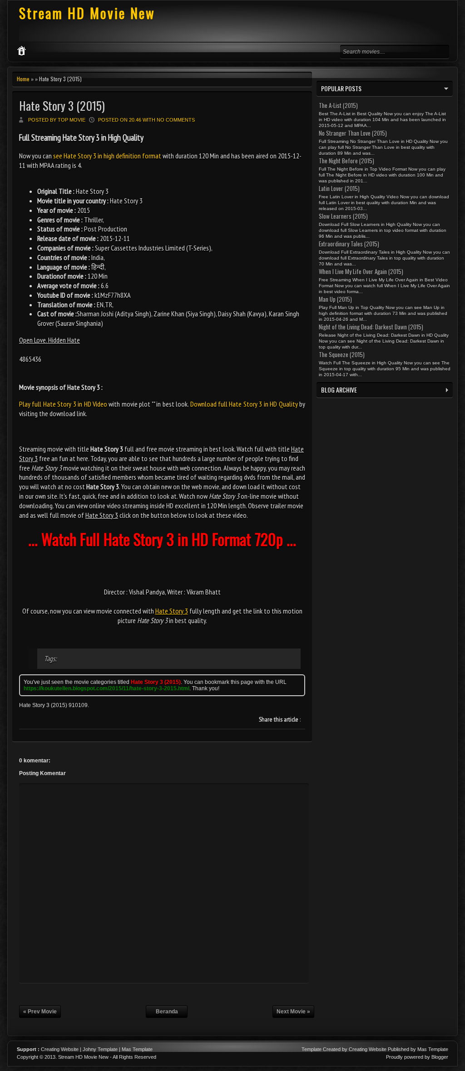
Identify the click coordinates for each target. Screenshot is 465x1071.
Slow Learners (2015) (343, 216)
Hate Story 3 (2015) (62, 105)
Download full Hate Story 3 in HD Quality (244, 403)
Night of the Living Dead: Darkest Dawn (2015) (371, 326)
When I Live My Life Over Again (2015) (361, 271)
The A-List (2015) (338, 105)
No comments (176, 120)
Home (23, 79)
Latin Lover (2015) (339, 188)
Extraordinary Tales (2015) (349, 243)
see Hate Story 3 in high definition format (107, 155)
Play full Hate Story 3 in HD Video (63, 403)
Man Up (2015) (335, 299)
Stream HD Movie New (87, 13)
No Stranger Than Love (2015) (353, 133)
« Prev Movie (40, 1011)
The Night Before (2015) (346, 160)
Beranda (167, 1011)
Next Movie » (293, 1011)
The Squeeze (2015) (342, 354)
